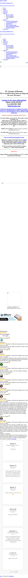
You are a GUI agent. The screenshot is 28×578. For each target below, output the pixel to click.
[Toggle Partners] (25, 50)
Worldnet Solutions (10, 27)
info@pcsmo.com (14, 106)
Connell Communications (12, 21)
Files (7, 18)
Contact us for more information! (14, 100)
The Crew (5, 12)
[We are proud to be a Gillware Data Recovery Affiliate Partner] (11, 411)
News (4, 8)
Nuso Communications (11, 25)
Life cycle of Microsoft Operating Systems (14, 137)
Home (4, 9)
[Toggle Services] (25, 44)
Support (25, 139)
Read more (13, 530)
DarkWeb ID (9, 23)
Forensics (19, 142)
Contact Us (5, 29)
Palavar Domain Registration (12, 26)
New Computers (9, 16)
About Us (5, 10)
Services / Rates (9, 14)
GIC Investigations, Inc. (11, 22)
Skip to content (3, 0)
